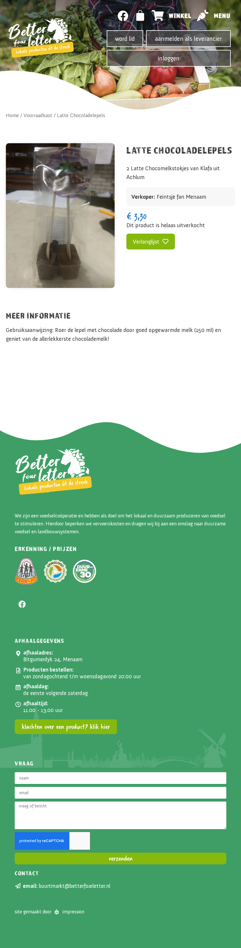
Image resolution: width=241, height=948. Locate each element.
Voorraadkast (38, 115)
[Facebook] (123, 16)
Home (12, 115)
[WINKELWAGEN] (140, 15)
